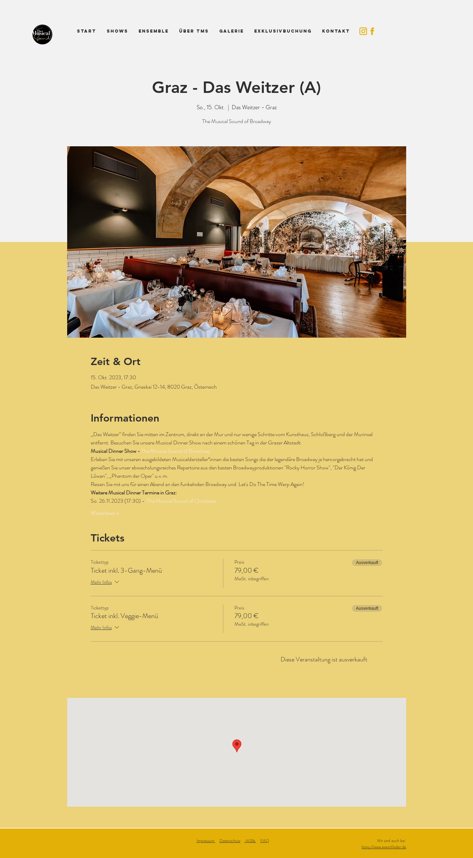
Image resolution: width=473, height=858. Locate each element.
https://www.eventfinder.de (384, 847)
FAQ (264, 841)
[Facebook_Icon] (372, 31)
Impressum (206, 841)
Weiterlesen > (105, 513)
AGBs (250, 841)
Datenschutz (230, 841)
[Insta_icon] (363, 31)
